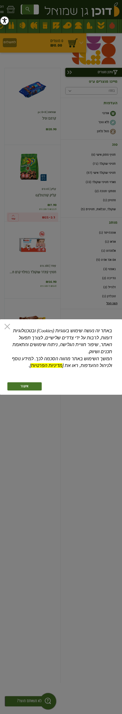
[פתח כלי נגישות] (4, 20)
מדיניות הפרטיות (46, 365)
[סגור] (7, 327)
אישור (24, 386)
